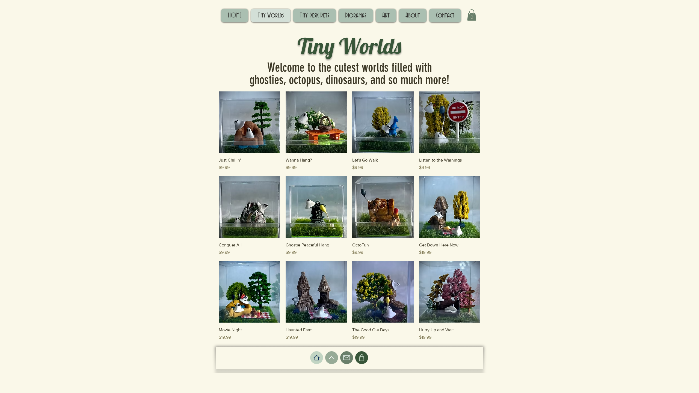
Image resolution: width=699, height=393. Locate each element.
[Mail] (346, 357)
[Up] (331, 357)
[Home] (316, 357)
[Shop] (361, 357)
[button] (471, 15)
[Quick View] (249, 122)
